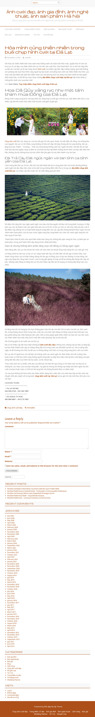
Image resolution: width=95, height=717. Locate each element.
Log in (9, 690)
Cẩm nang (80, 29)
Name (8, 451)
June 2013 (10, 644)
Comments (13, 695)
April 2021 (10, 557)
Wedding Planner (22, 35)
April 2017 (10, 609)
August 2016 (11, 623)
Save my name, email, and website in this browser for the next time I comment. (42, 466)
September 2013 (13, 639)
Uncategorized (12, 677)
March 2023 (11, 548)
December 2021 (13, 552)
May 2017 (10, 607)
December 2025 (13, 532)
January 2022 (12, 550)
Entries (11, 693)
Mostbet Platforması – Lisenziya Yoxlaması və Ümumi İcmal (28, 498)
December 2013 (13, 632)
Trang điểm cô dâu (32, 29)
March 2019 (11, 582)
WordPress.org (13, 697)
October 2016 (12, 621)
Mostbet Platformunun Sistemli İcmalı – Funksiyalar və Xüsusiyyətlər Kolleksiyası (37, 491)
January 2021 (12, 561)
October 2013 (12, 637)
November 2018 (13, 587)
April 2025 (10, 536)
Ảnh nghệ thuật (65, 29)
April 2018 (10, 598)
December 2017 (13, 603)
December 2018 (13, 584)
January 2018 (12, 600)
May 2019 (10, 580)
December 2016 (13, 616)
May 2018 (10, 596)
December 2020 (13, 564)
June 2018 (10, 593)
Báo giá (8, 35)
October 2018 (12, 589)
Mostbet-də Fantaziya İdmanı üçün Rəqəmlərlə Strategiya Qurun (30, 493)
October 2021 (12, 555)
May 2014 (10, 628)
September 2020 (13, 568)
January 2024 (12, 543)
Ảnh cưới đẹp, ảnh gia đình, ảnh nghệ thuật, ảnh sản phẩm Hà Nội (47, 13)
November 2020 (13, 566)
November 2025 (13, 534)
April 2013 (10, 646)
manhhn (28, 57)
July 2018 (10, 591)
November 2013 (13, 635)
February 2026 (12, 527)
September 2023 (13, 545)
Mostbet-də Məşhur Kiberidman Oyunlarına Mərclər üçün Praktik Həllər (33, 489)
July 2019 (10, 577)
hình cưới (41, 69)
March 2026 (11, 525)
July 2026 (10, 516)
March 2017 (11, 612)
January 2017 (12, 614)
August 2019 (11, 575)
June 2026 (10, 518)
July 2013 (10, 641)
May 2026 (10, 520)
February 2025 (12, 539)
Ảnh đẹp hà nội (50, 706)
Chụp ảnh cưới (10, 141)
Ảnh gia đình (49, 29)
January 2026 (12, 529)
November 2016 (13, 619)
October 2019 (12, 573)
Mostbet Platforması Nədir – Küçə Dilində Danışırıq (25, 495)
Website (8, 461)
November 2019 (13, 571)
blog (9, 664)
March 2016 (11, 625)
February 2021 (12, 559)
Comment (9, 426)
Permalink (31, 407)
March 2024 (11, 541)
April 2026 (10, 523)
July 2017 (10, 605)
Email (8, 456)
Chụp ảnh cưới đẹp (13, 29)
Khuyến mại (48, 35)
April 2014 (10, 630)
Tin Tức (36, 35)
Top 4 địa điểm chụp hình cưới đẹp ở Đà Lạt (38, 84)
